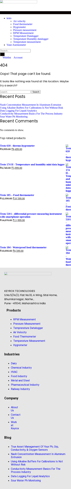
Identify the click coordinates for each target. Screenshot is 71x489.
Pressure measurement (24, 30)
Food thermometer (22, 24)
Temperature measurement (27, 41)
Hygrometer (19, 27)
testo (9, 18)
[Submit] (2, 54)
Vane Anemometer (16, 44)
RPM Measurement (23, 33)
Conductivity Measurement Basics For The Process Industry (31, 113)
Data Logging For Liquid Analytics (18, 110)
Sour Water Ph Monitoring (14, 116)
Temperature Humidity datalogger (30, 39)
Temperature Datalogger (25, 36)
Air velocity (19, 21)
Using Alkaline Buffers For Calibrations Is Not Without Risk (31, 107)
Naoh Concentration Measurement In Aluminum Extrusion (30, 104)
